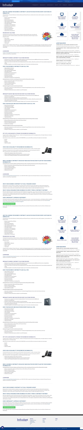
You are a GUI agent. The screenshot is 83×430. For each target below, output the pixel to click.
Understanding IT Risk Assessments (63, 60)
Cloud (56, 4)
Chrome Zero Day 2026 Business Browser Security (67, 44)
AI (30, 424)
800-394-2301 (64, 428)
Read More (77, 46)
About (43, 420)
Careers (44, 421)
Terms (56, 420)
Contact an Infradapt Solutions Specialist (10, 52)
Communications (49, 4)
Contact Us (70, 4)
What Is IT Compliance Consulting (63, 63)
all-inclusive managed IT (19, 201)
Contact (44, 422)
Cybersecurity (42, 4)
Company (64, 4)
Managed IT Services (33, 420)
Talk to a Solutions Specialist (9, 203)
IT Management (34, 4)
